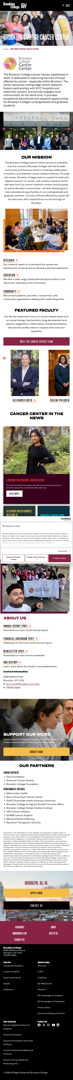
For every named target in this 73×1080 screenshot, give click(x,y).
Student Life (19, 939)
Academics (19, 927)
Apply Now (37, 893)
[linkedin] (58, 1025)
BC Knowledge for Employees (51, 1001)
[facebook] (39, 1025)
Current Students (11, 971)
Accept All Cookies (59, 558)
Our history (11, 662)
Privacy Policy (44, 1007)
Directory (42, 965)
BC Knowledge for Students (50, 995)
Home (5, 49)
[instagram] (48, 1025)
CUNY (40, 971)
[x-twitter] (43, 1025)
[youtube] (53, 1025)
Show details (62, 551)
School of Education (12, 1034)
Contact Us (36, 905)
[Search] (63, 5)
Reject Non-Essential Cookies (13, 558)
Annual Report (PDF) (16, 626)
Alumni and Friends (12, 977)
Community (10, 291)
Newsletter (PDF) (14, 651)
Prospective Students (13, 965)
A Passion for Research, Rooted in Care (25, 480)
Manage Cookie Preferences (36, 557)
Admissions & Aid (19, 933)
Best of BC (53, 933)
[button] (5, 358)
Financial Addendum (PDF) (19, 638)
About (53, 927)
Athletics (42, 989)
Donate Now (36, 751)
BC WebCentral (45, 983)
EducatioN (9, 275)
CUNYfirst (42, 977)
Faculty (6, 983)
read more (14, 493)
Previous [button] (3, 128)
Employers (8, 989)
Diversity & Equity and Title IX (51, 1013)
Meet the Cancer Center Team (36, 341)
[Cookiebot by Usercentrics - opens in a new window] (62, 519)
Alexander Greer (23, 400)
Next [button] (69, 128)
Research (9, 260)
